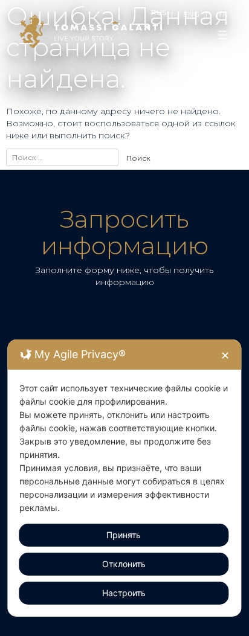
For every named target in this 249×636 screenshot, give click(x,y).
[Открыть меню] (222, 35)
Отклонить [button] (124, 564)
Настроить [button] (124, 593)
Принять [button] (123, 535)
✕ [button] (225, 355)
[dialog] (124, 478)
